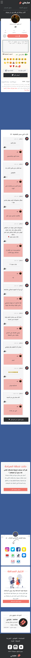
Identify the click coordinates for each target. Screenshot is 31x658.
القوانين (14, 638)
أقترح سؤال (22, 71)
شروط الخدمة (13, 81)
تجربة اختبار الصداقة (16, 601)
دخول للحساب (8, 8)
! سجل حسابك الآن (15, 489)
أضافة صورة (10, 71)
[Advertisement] (15, 111)
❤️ (10, 66)
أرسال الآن (16, 75)
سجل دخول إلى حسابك (12, 88)
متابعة (16, 36)
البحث (12, 641)
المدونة (17, 641)
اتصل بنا (9, 638)
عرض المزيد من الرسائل (17, 419)
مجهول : (18, 139)
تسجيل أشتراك (23, 8)
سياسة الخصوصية (5, 81)
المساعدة (21, 638)
